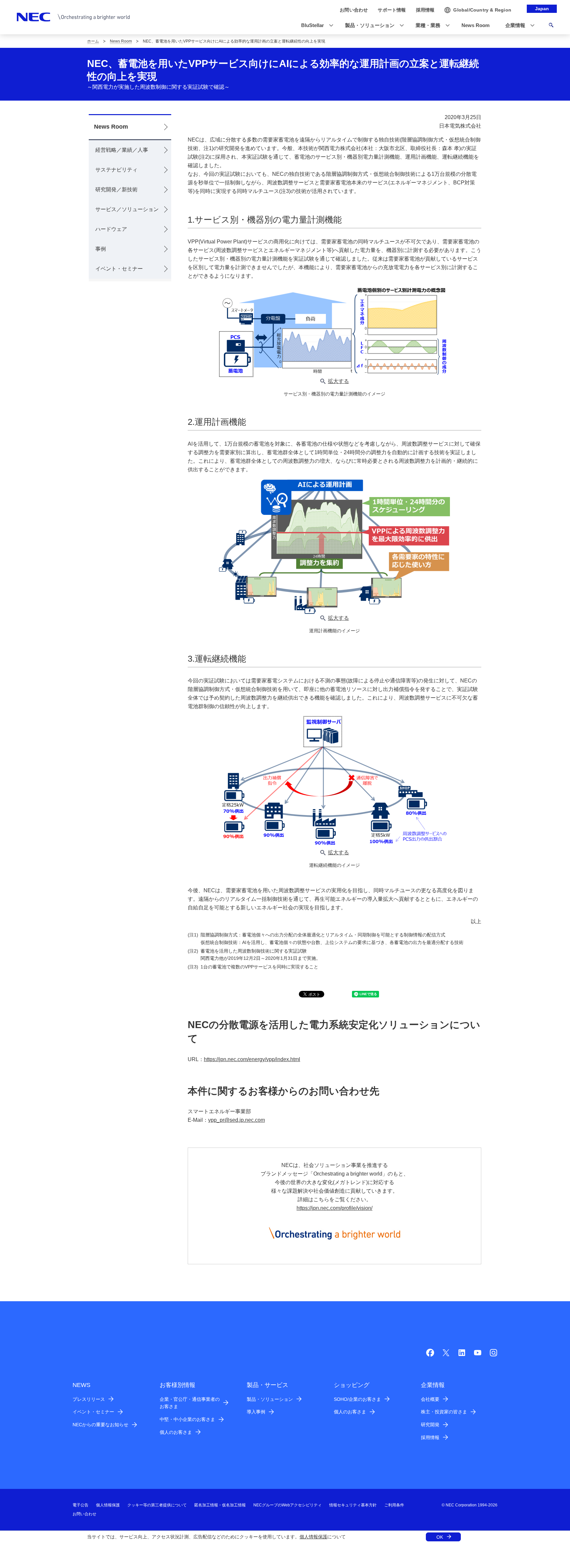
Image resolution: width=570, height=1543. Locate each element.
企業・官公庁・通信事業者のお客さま (190, 1403)
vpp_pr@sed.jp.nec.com (236, 1120)
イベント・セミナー (119, 268)
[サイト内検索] (551, 26)
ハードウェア (111, 229)
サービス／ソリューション (127, 209)
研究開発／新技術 (116, 189)
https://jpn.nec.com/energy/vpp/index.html (252, 1059)
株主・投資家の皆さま (444, 1411)
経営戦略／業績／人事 (121, 150)
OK (439, 1537)
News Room (121, 41)
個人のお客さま (176, 1432)
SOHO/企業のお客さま (357, 1399)
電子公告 (80, 1505)
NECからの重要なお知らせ (100, 1424)
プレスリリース (89, 1399)
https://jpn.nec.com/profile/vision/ (334, 1208)
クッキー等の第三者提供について (157, 1505)
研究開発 (430, 1424)
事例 (100, 249)
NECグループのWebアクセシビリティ (287, 1505)
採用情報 (430, 1437)
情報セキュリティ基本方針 (353, 1505)
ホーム (93, 41)
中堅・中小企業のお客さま (187, 1419)
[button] (315, 25)
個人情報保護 (313, 1536)
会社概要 (430, 1399)
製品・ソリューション (270, 1399)
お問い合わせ (84, 1514)
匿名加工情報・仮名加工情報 (220, 1505)
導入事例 (256, 1411)
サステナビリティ (116, 170)
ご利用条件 (394, 1505)
